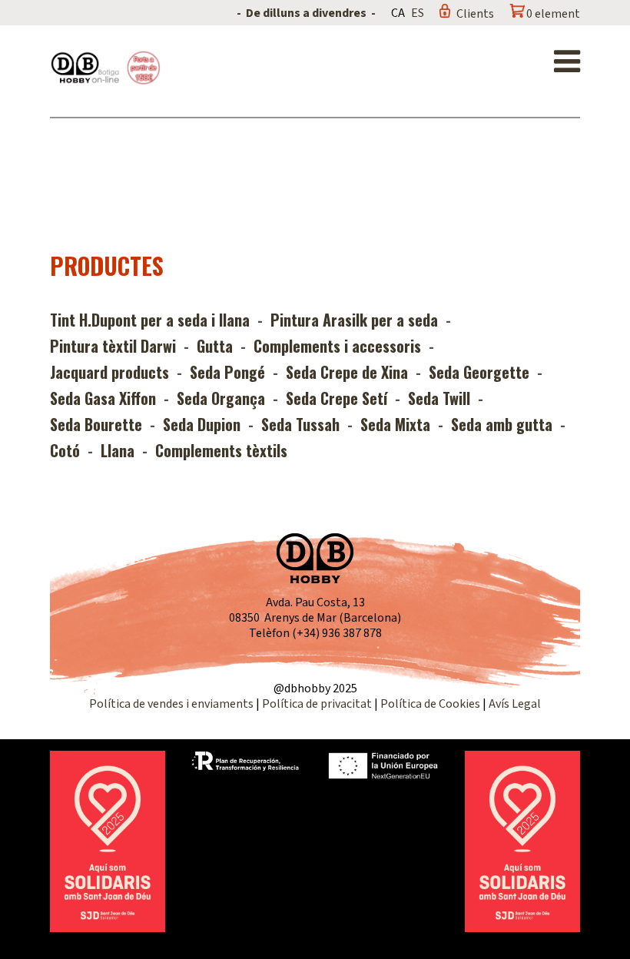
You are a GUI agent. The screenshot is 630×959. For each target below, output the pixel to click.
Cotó (65, 450)
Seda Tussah (300, 424)
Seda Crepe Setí (336, 398)
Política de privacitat (317, 703)
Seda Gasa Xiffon (103, 398)
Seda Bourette (96, 424)
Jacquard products (109, 371)
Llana (117, 450)
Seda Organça (221, 398)
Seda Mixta (395, 424)
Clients (475, 13)
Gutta (215, 345)
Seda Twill (439, 398)
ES (417, 13)
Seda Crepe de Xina (347, 371)
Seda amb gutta (501, 424)
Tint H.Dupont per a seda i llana (150, 319)
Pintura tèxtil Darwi (113, 345)
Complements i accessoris (337, 345)
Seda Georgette (479, 371)
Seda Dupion (201, 424)
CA (398, 13)
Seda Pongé (227, 371)
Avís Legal (515, 703)
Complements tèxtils (221, 450)
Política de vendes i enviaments (171, 703)
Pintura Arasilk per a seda (354, 319)
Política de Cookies (430, 703)
